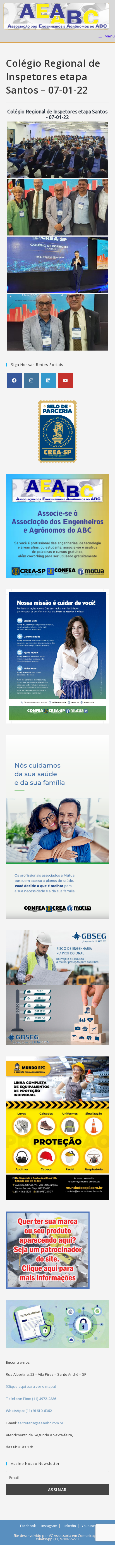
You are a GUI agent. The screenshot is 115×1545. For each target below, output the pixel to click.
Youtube (88, 1525)
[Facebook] (14, 380)
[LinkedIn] (48, 380)
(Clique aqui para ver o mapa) (31, 1386)
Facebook (28, 1525)
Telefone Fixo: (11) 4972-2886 (31, 1398)
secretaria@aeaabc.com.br (40, 1422)
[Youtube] (65, 380)
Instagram (49, 1525)
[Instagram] (31, 380)
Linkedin (69, 1525)
